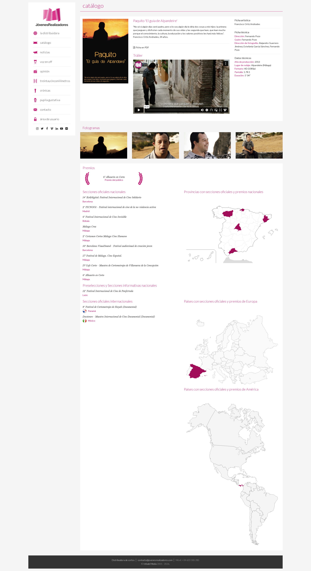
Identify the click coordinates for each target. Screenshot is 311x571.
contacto (45, 109)
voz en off (46, 61)
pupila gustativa (50, 100)
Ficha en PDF (142, 47)
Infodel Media (150, 563)
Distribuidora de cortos (123, 560)
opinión (44, 71)
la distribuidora (49, 33)
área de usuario (49, 119)
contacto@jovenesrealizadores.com (155, 560)
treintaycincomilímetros (55, 81)
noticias (45, 52)
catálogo (45, 42)
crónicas (45, 90)
